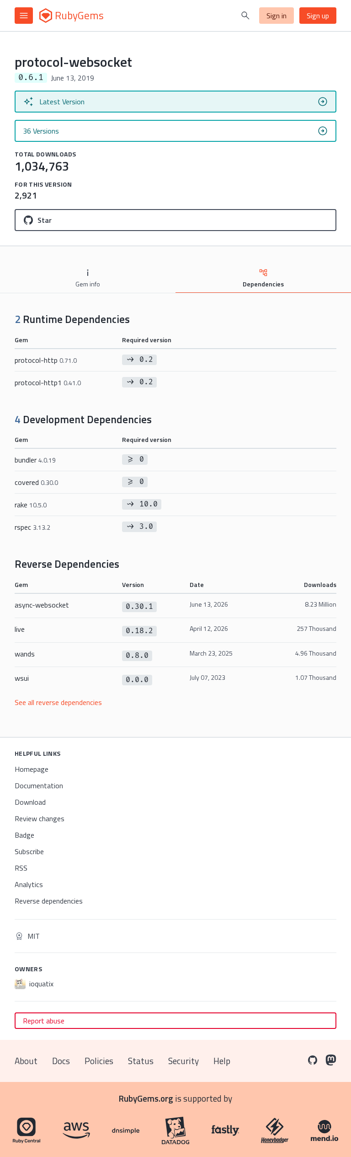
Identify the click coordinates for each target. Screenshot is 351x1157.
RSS (21, 867)
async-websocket (42, 604)
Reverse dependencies (49, 900)
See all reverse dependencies (58, 702)
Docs (61, 1060)
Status (141, 1060)
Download (30, 801)
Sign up (318, 15)
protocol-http (46, 360)
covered (36, 482)
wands (25, 653)
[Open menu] (24, 15)
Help (221, 1060)
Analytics (29, 884)
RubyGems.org (146, 1098)
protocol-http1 (48, 382)
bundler (35, 459)
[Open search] (245, 15)
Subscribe (29, 851)
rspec (32, 527)
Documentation (39, 785)
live (20, 629)
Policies (99, 1060)
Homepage (31, 769)
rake (31, 504)
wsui (22, 678)
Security (183, 1060)
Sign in (276, 15)
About (26, 1060)
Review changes (39, 818)
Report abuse (43, 1020)
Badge (24, 834)
